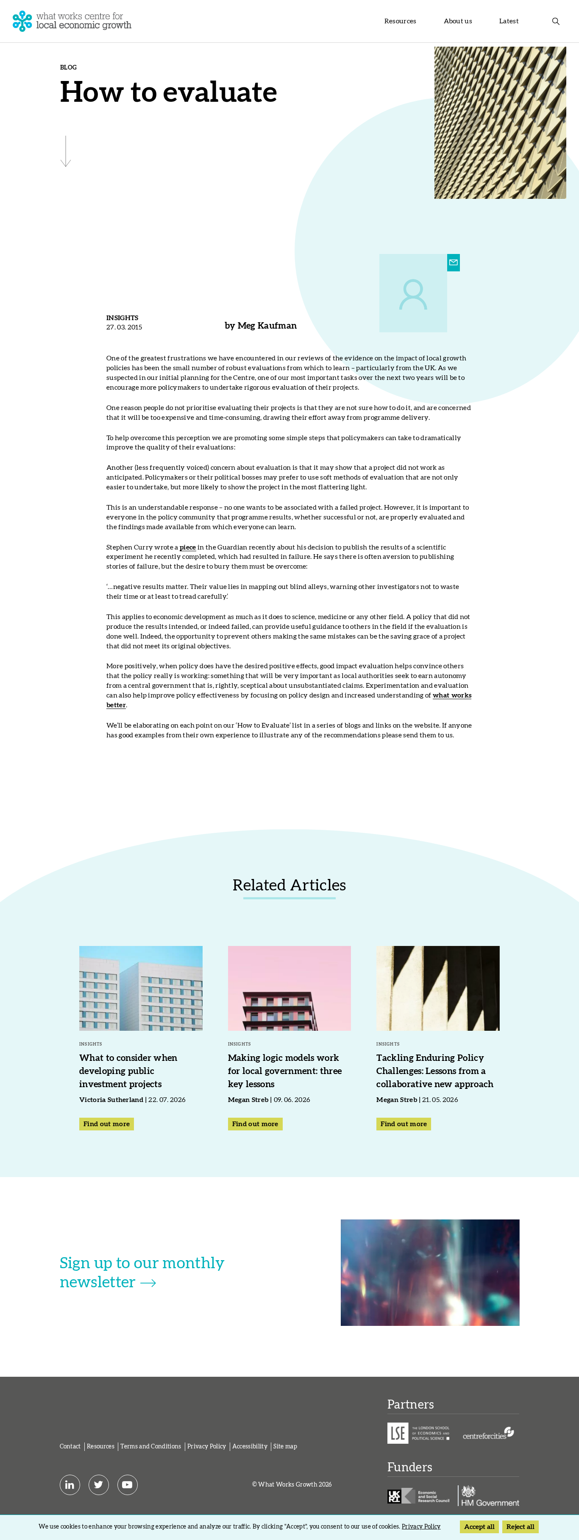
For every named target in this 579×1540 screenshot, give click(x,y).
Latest (509, 21)
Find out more (107, 1124)
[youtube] (127, 1485)
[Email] (453, 262)
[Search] (556, 21)
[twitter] (99, 1485)
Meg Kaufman (267, 325)
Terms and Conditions (150, 1447)
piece (188, 547)
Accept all (479, 1526)
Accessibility (249, 1447)
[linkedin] (70, 1485)
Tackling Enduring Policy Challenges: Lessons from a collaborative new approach (434, 1071)
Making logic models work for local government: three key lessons (285, 1071)
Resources (400, 21)
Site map (285, 1447)
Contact (70, 1447)
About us (458, 21)
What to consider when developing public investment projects (128, 1071)
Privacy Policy (206, 1447)
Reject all (520, 1526)
